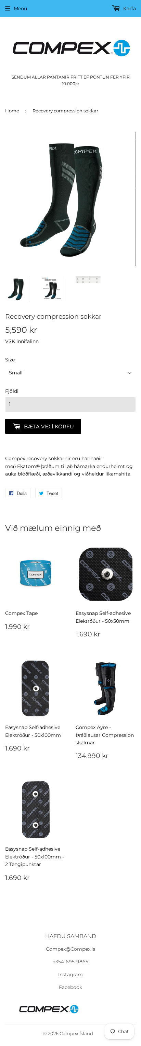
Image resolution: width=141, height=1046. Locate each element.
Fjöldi (11, 391)
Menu (20, 8)
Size (10, 360)
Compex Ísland (76, 1033)
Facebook (70, 987)
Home (12, 110)
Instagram (70, 975)
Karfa (129, 8)
